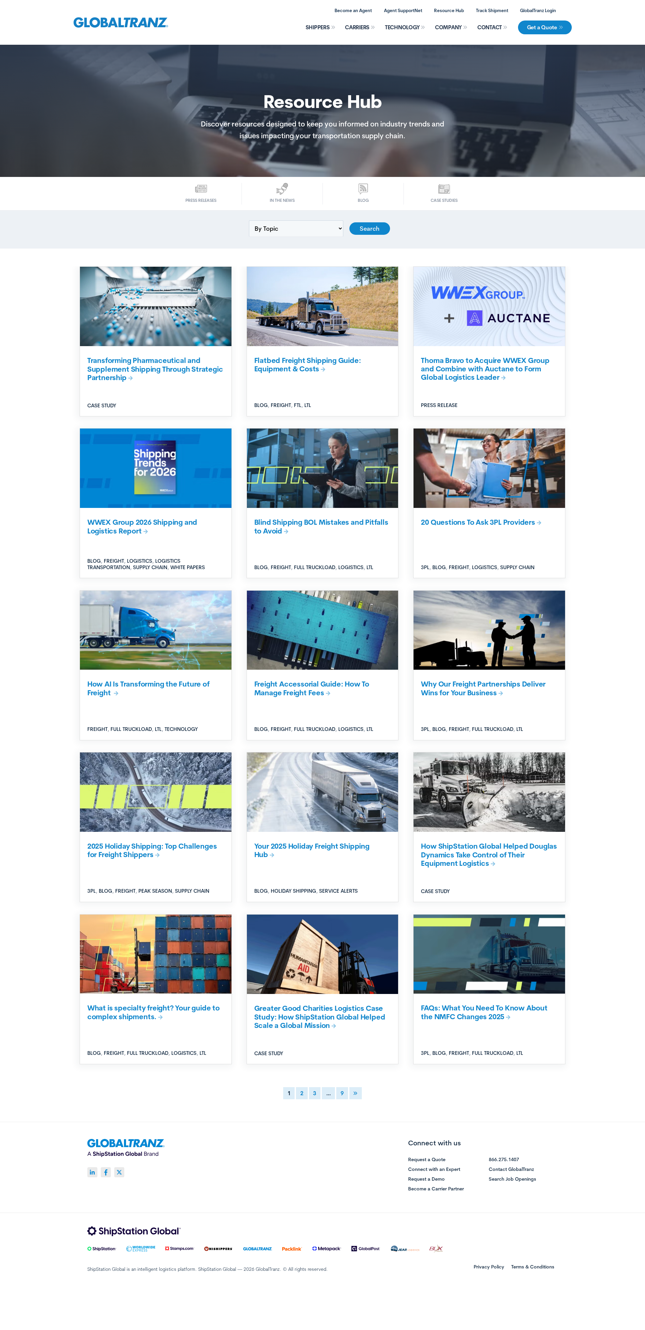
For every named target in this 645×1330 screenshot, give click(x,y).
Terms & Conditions (532, 1266)
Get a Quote (542, 27)
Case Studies (444, 200)
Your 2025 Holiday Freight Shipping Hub (312, 850)
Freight (281, 405)
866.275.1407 (504, 1159)
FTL (297, 405)
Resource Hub (449, 10)
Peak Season (155, 891)
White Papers (187, 567)
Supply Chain (150, 567)
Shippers (318, 27)
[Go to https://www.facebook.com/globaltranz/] (106, 1172)
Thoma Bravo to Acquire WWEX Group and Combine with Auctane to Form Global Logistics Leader (485, 369)
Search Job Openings (512, 1179)
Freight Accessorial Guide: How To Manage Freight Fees (311, 688)
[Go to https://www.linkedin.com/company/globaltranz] (92, 1172)
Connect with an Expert (434, 1169)
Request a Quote (426, 1159)
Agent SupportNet (403, 10)
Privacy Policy (489, 1266)
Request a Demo (426, 1179)
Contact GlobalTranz (511, 1169)
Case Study (101, 405)
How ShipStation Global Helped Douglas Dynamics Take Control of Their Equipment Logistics (489, 854)
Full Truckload (314, 567)
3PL (425, 567)
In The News (282, 200)
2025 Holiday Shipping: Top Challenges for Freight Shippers (152, 850)
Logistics (139, 561)
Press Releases (200, 200)
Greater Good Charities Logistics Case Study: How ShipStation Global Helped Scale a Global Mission (319, 1017)
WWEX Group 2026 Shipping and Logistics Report (142, 526)
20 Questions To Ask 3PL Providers (478, 522)
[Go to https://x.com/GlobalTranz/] (119, 1172)
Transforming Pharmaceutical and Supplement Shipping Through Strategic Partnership (155, 369)
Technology (402, 27)
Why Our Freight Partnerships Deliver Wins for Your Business (483, 688)
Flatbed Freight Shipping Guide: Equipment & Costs (307, 364)
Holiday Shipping (293, 891)
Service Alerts (338, 891)
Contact (489, 27)
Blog (363, 200)
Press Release (439, 405)
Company (448, 27)
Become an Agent (353, 10)
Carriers (357, 27)
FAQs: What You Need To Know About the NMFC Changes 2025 (484, 1012)
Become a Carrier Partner (436, 1189)
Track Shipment (492, 10)
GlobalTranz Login (538, 10)
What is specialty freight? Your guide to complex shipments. (153, 1012)
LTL (307, 405)
